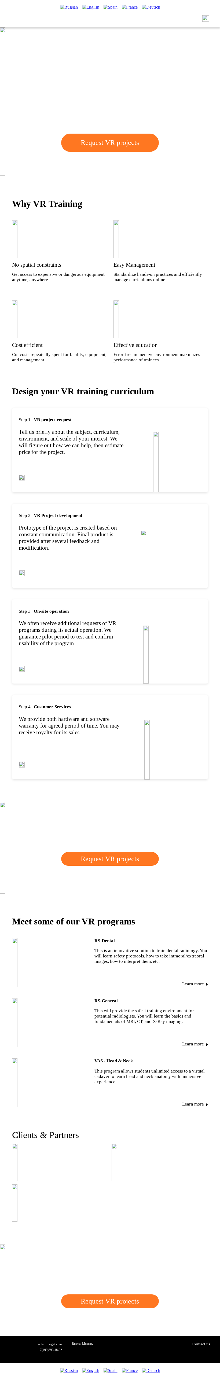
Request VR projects (110, 859)
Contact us (201, 1344)
